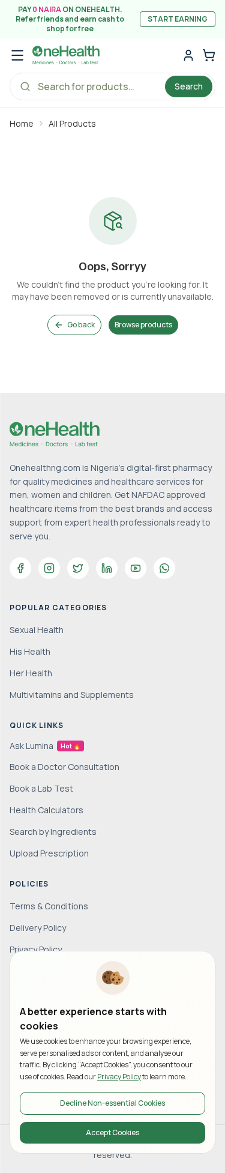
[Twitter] (78, 568)
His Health (30, 651)
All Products (72, 123)
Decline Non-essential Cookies (112, 1103)
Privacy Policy (119, 1076)
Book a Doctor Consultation (64, 766)
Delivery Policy (38, 927)
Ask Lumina (45, 745)
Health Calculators (46, 810)
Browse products (143, 325)
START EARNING (178, 19)
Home (22, 123)
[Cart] (208, 55)
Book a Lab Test (41, 788)
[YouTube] (135, 568)
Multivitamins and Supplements (72, 694)
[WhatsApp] (164, 568)
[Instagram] (49, 568)
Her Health (31, 673)
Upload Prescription (49, 853)
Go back (81, 325)
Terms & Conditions (49, 906)
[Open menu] (17, 55)
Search (189, 86)
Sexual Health (37, 629)
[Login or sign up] (188, 55)
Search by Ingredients (53, 831)
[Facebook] (20, 568)
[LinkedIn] (107, 568)
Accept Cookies (112, 1132)
